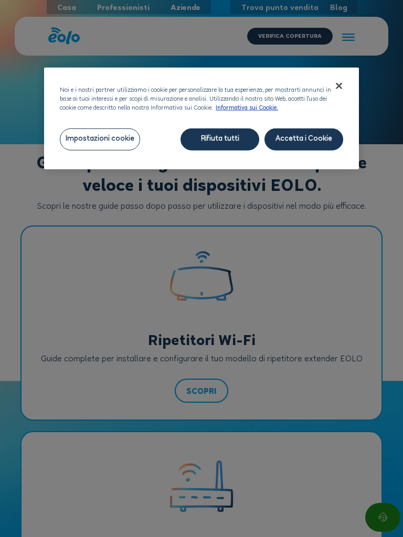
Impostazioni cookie (100, 138)
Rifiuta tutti (220, 138)
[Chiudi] (339, 85)
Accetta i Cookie (303, 138)
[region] (201, 118)
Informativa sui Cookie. (247, 108)
